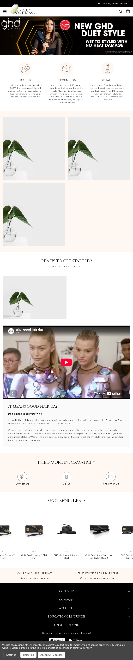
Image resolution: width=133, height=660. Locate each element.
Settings (11, 655)
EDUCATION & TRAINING (37, 578)
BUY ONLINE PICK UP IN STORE (100, 578)
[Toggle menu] (4, 11)
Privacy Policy (84, 647)
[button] (22, 478)
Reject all (28, 655)
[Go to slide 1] (13, 36)
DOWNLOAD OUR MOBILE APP (36, 573)
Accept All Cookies (51, 655)
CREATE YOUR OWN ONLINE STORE (99, 573)
